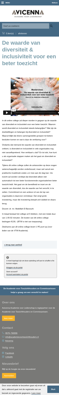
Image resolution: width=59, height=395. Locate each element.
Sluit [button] (53, 389)
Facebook (9, 353)
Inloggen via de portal (14, 268)
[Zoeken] (51, 26)
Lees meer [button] (36, 393)
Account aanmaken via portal (17, 274)
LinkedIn (9, 357)
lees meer (8, 318)
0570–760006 (11, 333)
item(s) (10, 33)
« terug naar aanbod (13, 245)
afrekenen (22, 33)
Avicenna (9, 341)
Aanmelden (9, 376)
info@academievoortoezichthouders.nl (22, 337)
